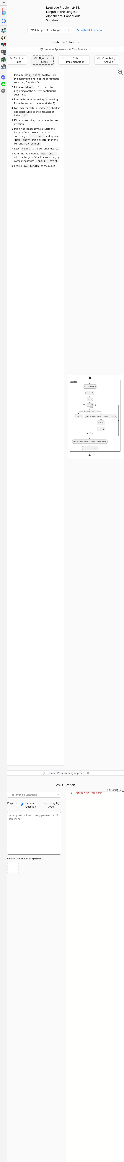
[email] (3, 91)
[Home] (3, 11)
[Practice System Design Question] (3, 30)
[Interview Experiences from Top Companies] (3, 66)
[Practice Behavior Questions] (3, 45)
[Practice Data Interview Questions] (3, 37)
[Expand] (3, 2)
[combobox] (46, 30)
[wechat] (3, 84)
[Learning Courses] (3, 59)
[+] (12, 867)
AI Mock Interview (91, 30)
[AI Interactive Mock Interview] (3, 52)
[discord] (3, 77)
